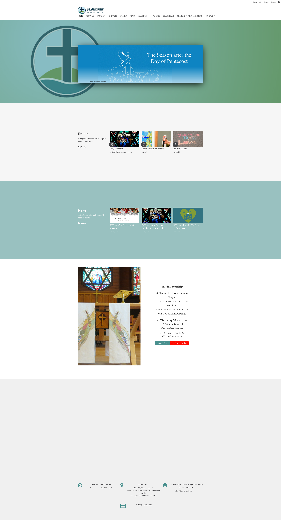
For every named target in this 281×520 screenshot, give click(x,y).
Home (80, 16)
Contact (273, 2)
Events (123, 16)
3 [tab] (144, 85)
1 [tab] (137, 85)
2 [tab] (140, 85)
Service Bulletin (162, 343)
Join (260, 2)
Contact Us (210, 16)
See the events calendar (170, 333)
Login (255, 2)
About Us (90, 16)
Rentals (156, 16)
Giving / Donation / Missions (189, 16)
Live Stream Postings (179, 343)
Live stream (168, 16)
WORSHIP (101, 16)
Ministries (112, 16)
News (132, 16)
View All (82, 146)
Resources (142, 16)
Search (266, 2)
